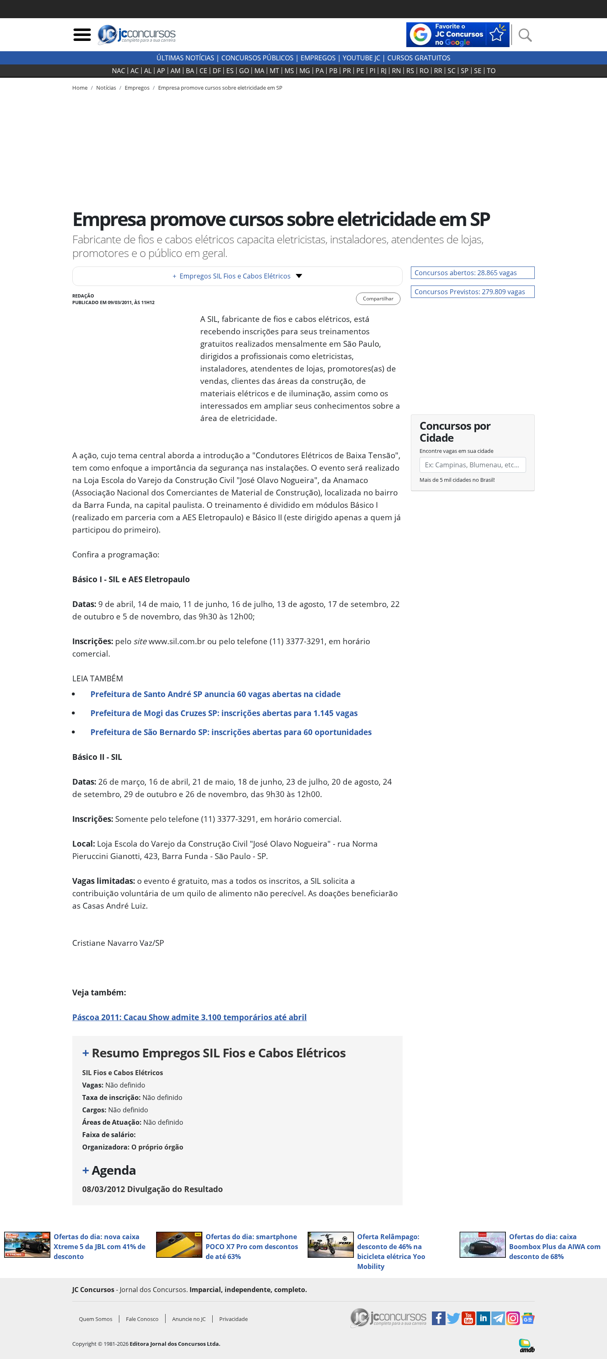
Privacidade (233, 1319)
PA (319, 70)
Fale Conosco (142, 1319)
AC (134, 70)
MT (274, 70)
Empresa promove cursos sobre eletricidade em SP (220, 87)
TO (491, 70)
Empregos (318, 57)
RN (396, 70)
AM (175, 70)
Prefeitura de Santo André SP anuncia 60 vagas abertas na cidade (215, 694)
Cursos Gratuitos (419, 57)
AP (161, 70)
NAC (118, 70)
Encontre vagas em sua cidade (456, 451)
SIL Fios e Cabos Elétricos (122, 1072)
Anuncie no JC (189, 1319)
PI (372, 70)
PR (347, 70)
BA (190, 70)
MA (259, 70)
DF (217, 70)
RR (438, 70)
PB (333, 70)
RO (424, 70)
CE (203, 70)
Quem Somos (95, 1319)
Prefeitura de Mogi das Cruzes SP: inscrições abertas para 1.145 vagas (224, 713)
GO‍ (244, 70)
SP (465, 70)
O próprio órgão (157, 1147)
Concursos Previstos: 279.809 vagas (470, 291)
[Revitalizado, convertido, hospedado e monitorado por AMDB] (527, 1344)
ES (230, 70)
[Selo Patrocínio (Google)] (458, 33)
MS (289, 70)
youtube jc (361, 57)
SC (451, 70)
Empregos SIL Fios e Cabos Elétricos (232, 276)
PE (360, 70)
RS (410, 70)
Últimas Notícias (185, 57)
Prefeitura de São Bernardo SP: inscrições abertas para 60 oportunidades (231, 732)
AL (148, 70)
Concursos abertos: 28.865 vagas (466, 272)
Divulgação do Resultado (152, 1189)
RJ (383, 70)
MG (304, 70)
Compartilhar (378, 298)
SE (477, 70)
